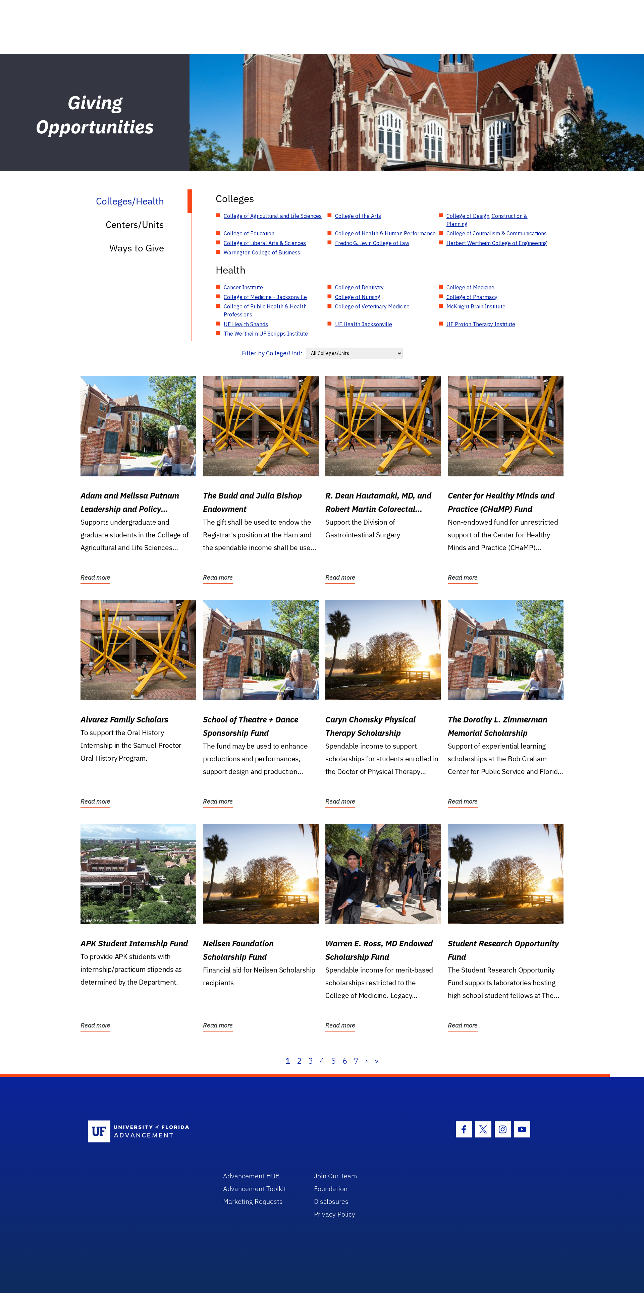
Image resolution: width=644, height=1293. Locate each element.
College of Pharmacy (471, 297)
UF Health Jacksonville (363, 324)
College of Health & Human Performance (385, 233)
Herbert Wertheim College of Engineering (496, 243)
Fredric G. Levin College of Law (372, 243)
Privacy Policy (334, 1214)
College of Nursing (357, 297)
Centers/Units (135, 224)
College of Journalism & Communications (496, 233)
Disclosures (331, 1201)
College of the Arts (358, 216)
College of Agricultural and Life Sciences (273, 216)
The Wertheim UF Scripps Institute (266, 333)
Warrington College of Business (262, 252)
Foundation (330, 1188)
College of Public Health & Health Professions (265, 310)
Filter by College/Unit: (272, 353)
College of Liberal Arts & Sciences (265, 243)
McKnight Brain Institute (475, 306)
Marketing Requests (253, 1201)
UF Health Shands (246, 324)
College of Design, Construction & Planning (487, 220)
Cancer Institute (243, 287)
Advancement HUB (251, 1175)
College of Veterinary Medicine (372, 306)
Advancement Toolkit (254, 1188)
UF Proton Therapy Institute (480, 324)
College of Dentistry (359, 287)
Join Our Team (335, 1175)
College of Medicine (470, 287)
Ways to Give (136, 248)
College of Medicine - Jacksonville (265, 297)
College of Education (249, 233)
